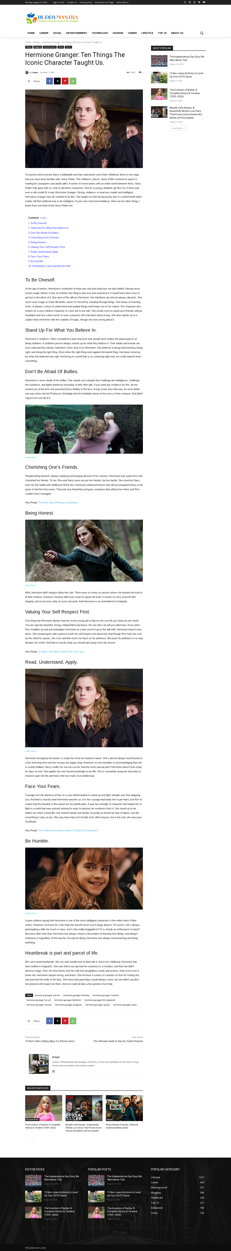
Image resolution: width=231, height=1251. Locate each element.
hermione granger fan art (39, 1000)
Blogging (37, 47)
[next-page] (33, 1139)
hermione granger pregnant (68, 1004)
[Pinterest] (65, 81)
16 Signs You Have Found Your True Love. (61, 651)
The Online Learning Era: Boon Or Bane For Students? (68, 830)
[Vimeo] (199, 2)
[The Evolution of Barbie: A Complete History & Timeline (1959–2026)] (43, 1108)
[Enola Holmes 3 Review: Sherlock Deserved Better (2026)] (124, 1108)
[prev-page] (27, 1139)
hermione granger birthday (76, 995)
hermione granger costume (106, 995)
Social (61, 47)
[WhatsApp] (73, 81)
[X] (195, 2)
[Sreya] (27, 72)
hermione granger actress (47, 995)
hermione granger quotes (97, 1004)
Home (28, 42)
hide (44, 218)
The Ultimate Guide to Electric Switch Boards (118, 1041)
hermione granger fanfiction (67, 1000)
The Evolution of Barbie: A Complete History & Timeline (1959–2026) (185, 93)
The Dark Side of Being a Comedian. (58, 502)
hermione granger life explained (100, 1000)
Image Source (31, 457)
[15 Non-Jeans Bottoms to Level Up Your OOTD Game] (159, 77)
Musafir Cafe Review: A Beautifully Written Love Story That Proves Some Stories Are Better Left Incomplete (83, 1127)
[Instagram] (190, 2)
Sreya (35, 72)
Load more (177, 128)
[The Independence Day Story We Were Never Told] (159, 61)
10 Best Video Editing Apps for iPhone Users (50, 1041)
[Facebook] (185, 2)
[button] (202, 33)
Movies (36, 42)
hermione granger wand (124, 1004)
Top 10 (68, 47)
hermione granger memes (39, 1004)
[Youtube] (204, 2)
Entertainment (50, 47)
